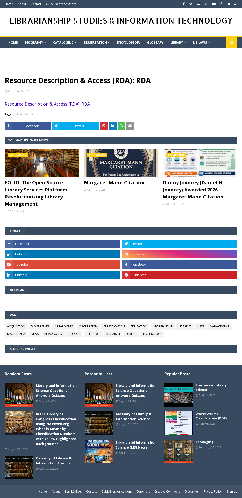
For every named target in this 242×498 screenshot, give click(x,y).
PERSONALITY (53, 334)
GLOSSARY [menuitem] (155, 42)
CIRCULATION (88, 326)
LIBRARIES (185, 326)
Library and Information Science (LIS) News (136, 445)
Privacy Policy (213, 491)
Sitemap (231, 491)
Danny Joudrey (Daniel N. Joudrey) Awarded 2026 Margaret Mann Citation (193, 189)
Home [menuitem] (13, 42)
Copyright (143, 491)
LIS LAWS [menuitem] (200, 42)
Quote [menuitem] (62, 53)
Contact (36, 4)
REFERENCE (93, 334)
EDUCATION (139, 326)
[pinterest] (206, 4)
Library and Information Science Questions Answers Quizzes (56, 390)
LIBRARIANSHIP (163, 326)
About (22, 4)
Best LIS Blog (73, 491)
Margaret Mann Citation (114, 182)
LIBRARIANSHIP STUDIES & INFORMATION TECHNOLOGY (121, 20)
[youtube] (214, 4)
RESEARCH (113, 334)
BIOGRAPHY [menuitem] (34, 42)
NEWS (35, 334)
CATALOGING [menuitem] (63, 42)
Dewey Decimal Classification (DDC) (211, 415)
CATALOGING (24, 114)
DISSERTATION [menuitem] (95, 42)
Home (9, 4)
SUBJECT (131, 334)
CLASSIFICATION (114, 326)
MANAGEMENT (219, 326)
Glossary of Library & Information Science (54, 460)
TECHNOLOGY (152, 334)
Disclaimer (192, 491)
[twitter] (191, 4)
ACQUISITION (16, 326)
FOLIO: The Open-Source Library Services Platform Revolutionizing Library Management (36, 193)
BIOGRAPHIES (40, 326)
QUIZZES (74, 334)
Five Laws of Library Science (211, 387)
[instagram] (228, 4)
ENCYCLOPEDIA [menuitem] (128, 42)
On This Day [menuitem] (18, 53)
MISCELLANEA (16, 334)
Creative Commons (167, 491)
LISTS (200, 326)
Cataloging (204, 442)
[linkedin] (198, 4)
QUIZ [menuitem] (43, 53)
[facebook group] (179, 264)
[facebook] (184, 4)
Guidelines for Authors (61, 4)
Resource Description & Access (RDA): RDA (47, 104)
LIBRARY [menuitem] (176, 42)
